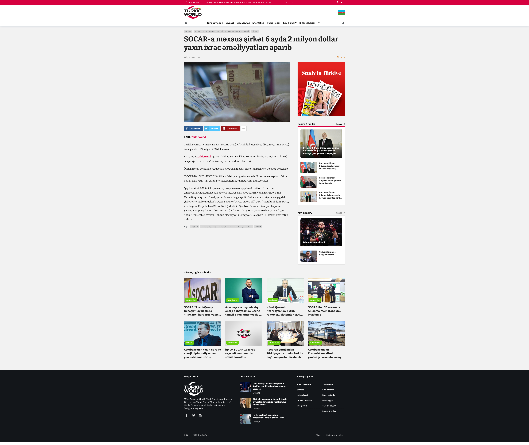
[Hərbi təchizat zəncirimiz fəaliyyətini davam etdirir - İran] (245, 419)
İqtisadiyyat (274, 342)
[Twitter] (341, 2)
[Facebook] (337, 2)
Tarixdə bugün (329, 406)
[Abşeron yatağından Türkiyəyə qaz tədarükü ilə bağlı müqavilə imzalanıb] (285, 333)
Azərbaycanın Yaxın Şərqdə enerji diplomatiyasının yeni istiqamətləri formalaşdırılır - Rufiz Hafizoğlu (202, 357)
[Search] (343, 23)
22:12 (257, 393)
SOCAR (188, 31)
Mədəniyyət (327, 400)
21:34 (257, 422)
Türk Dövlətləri (304, 384)
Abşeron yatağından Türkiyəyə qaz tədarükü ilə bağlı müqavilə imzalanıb (285, 353)
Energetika (191, 300)
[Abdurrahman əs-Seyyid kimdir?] (308, 256)
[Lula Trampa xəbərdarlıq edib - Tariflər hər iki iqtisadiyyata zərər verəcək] (245, 387)
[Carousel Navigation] (289, 2)
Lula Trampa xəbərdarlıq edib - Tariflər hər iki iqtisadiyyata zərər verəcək (233, 2)
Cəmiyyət (273, 300)
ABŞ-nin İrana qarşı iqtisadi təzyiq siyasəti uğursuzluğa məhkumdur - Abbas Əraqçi (270, 402)
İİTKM (255, 31)
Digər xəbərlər (329, 395)
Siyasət (189, 342)
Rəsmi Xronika (329, 411)
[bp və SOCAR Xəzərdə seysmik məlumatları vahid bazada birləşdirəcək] (243, 333)
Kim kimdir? (233, 300)
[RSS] (200, 415)
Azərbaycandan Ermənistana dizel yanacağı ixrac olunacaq (324, 353)
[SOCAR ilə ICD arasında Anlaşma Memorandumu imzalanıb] (326, 290)
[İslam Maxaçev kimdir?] (321, 232)
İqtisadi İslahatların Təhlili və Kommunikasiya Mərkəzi (222, 31)
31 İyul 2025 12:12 (192, 57)
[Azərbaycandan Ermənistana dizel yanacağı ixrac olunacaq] (326, 333)
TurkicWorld (198, 137)
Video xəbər (328, 384)
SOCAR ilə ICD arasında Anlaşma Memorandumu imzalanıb (324, 310)
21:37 (257, 409)
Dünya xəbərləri (304, 400)
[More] (318, 23)
